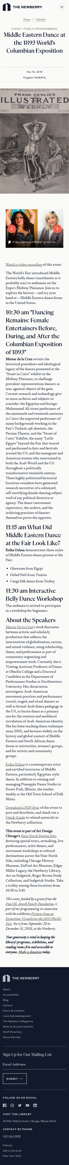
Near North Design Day (38, 835)
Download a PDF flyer (22, 807)
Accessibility (11, 994)
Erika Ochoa (15, 764)
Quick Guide (15, 817)
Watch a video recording (24, 264)
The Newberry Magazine (18, 1021)
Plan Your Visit (12, 1155)
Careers (8, 1005)
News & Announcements (18, 1026)
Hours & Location (13, 1010)
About (6, 989)
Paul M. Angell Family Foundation (30, 903)
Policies (7, 1145)
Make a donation (30, 952)
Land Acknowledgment (17, 1015)
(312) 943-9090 (12, 1136)
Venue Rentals (12, 1037)
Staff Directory (12, 1031)
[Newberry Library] (21, 986)
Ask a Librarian (12, 1150)
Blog (5, 999)
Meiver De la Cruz (19, 627)
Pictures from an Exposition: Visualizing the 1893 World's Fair (33, 918)
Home (27, 19)
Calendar (40, 19)
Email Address (14, 1064)
